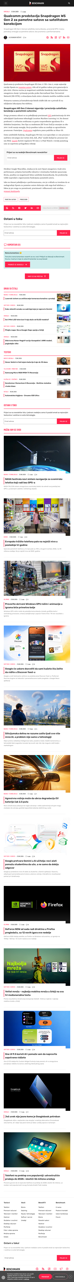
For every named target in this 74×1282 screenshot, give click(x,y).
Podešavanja (60, 1277)
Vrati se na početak (35, 276)
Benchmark (42, 1237)
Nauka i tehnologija (10, 295)
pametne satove (24, 87)
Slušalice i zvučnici (10, 379)
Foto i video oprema (11, 1230)
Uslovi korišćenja (62, 1214)
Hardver (7, 1217)
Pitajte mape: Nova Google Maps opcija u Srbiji (24, 330)
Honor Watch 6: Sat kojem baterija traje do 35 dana (26, 362)
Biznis (6, 537)
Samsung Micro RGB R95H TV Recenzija (21, 373)
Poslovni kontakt (62, 1210)
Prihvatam (45, 1277)
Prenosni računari (10, 1210)
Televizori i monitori (11, 369)
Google (15, 141)
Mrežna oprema (9, 1233)
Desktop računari (10, 1224)
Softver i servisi (9, 305)
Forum (58, 1217)
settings (26, 1279)
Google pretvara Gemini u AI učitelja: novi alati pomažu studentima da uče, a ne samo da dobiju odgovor (32, 864)
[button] (6, 3)
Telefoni (6, 1207)
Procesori (23, 199)
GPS (49, 116)
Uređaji (7, 11)
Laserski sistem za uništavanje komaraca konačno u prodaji (30, 298)
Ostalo (6, 392)
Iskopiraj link (63, 208)
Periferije (7, 1227)
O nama (58, 1207)
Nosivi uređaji (9, 358)
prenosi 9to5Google (12, 191)
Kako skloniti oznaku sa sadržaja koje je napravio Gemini (28, 309)
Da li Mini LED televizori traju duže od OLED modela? (27, 320)
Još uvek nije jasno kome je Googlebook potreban (32, 1116)
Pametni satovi (10, 199)
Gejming (6, 599)
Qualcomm (27, 130)
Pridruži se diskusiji (16, 264)
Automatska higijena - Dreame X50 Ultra (22, 395)
